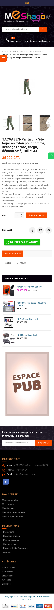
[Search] (43, 29)
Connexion (35, 41)
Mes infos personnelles (12, 516)
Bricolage (6, 584)
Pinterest (48, 230)
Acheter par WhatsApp (23, 242)
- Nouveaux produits (11, 536)
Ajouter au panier (36, 215)
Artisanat (6, 580)
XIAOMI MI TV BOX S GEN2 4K (29, 287)
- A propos (7, 552)
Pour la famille (8, 567)
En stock (8, 263)
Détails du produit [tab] (13, 253)
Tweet (40, 230)
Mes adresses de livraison (13, 512)
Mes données (8, 508)
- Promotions (8, 532)
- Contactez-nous (10, 544)
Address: (10, 465)
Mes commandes (10, 500)
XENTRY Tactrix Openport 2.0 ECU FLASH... (31, 304)
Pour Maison (8, 572)
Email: (9, 474)
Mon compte (8, 504)
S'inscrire (45, 41)
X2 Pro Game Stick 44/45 (27, 319)
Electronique (8, 576)
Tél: (8, 470)
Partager (32, 230)
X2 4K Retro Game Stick (27, 335)
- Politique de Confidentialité (15, 548)
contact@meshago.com (24, 474)
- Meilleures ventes (10, 540)
